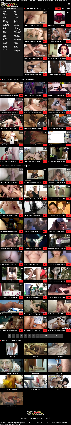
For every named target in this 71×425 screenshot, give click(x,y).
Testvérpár (17, 32)
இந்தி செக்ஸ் (52, 422)
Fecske (16, 28)
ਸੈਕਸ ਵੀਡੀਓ (18, 424)
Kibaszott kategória (36, 418)
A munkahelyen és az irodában (17, 40)
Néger (15, 13)
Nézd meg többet (31, 79)
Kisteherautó (17, 35)
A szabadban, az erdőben (17, 50)
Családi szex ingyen (26, 0)
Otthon (4, 36)
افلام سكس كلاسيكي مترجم (32, 422)
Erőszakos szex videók (60, 0)
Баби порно (10, 422)
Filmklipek (24, 418)
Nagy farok (17, 30)
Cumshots (5, 46)
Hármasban (6, 24)
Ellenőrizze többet (16, 340)
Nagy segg (41, 0)
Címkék (48, 418)
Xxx (15, 27)
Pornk (4, 45)
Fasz (4, 20)
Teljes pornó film (49, 0)
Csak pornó (17, 16)
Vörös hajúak (16, 47)
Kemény (16, 34)
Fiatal (4, 12)
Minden (58, 9)
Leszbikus (16, 18)
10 (46, 336)
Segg (15, 14)
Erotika (16, 17)
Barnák (4, 38)
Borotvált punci (5, 34)
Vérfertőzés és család (6, 22)
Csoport (16, 23)
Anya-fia (5, 30)
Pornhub (5, 49)
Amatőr (5, 39)
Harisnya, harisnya (5, 15)
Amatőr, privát (5, 32)
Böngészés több (46, 9)
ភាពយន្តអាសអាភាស (10, 424)
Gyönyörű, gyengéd (17, 25)
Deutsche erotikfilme (19, 422)
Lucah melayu (59, 422)
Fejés (15, 12)
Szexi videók (3, 422)
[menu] (69, 4)
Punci (4, 28)
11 (51, 336)
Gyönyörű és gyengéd (6, 26)
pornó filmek (17, 31)
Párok (4, 17)
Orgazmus (17, 36)
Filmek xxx (35, 0)
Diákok (16, 43)
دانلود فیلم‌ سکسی (43, 422)
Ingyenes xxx (16, 0)
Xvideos (5, 47)
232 (56, 336)
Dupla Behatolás (16, 20)
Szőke (4, 13)
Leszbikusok (6, 41)
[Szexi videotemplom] (9, 4)
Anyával (5, 18)
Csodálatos (66, 9)
